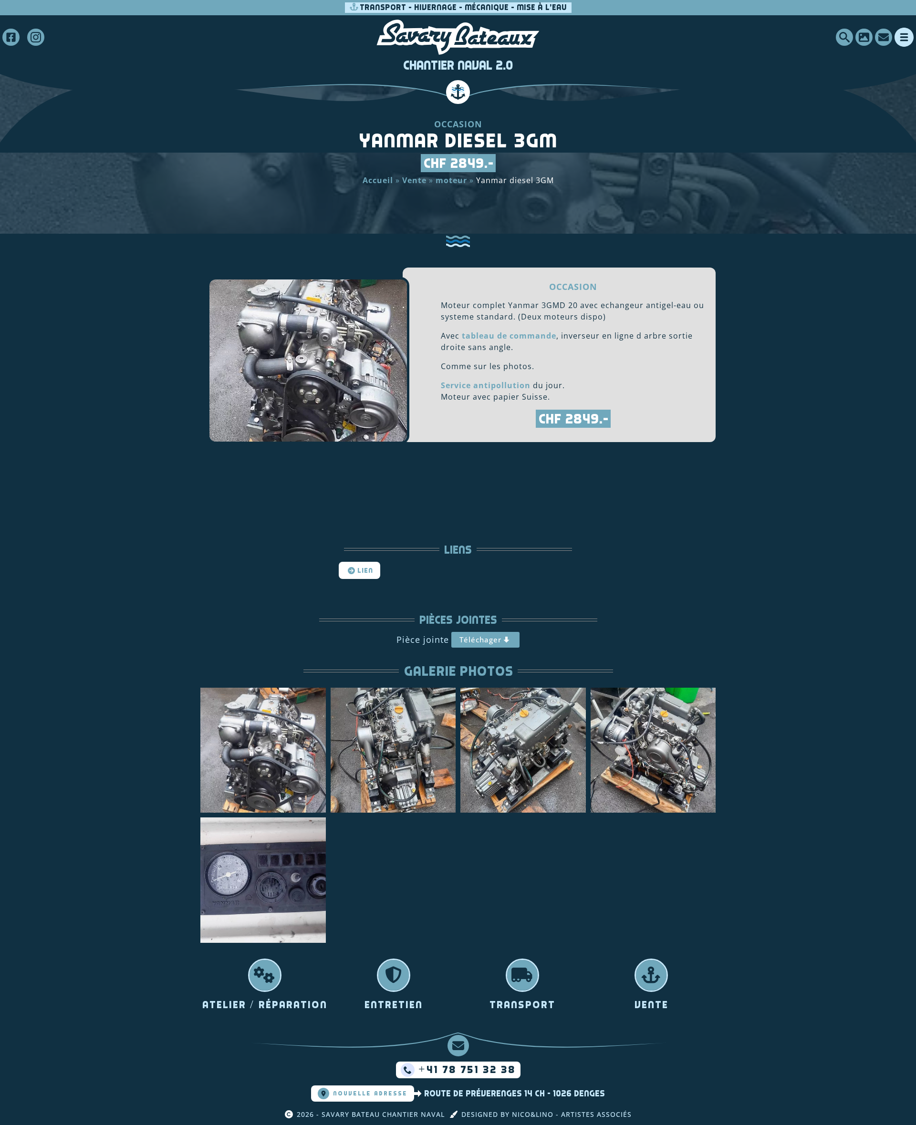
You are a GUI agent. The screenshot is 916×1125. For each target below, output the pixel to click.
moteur (451, 180)
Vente (414, 180)
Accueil (378, 180)
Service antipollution (486, 385)
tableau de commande (509, 335)
